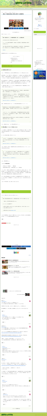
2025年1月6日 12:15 (4, 359)
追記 (35, 66)
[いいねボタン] (2, 219)
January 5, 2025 (13, 210)
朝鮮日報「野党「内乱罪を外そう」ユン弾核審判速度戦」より (9, 100)
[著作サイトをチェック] (14, 252)
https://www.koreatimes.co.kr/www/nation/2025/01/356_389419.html (11, 332)
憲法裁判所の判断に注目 (14, 58)
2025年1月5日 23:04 (4, 301)
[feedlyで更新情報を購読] (16, 252)
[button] (45, 28)
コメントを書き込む (16, 408)
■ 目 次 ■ (15, 56)
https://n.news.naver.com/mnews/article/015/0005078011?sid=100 (11, 336)
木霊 (3, 346)
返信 (29, 312)
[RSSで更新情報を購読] (18, 252)
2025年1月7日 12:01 (5, 394)
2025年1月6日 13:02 (4, 381)
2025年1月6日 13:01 (4, 347)
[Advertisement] (16, 16)
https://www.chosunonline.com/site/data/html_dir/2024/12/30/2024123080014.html (14, 365)
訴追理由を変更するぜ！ (15, 59)
